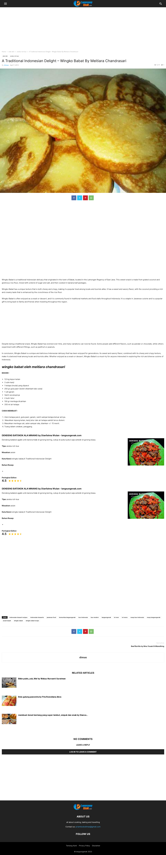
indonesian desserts (37, 617)
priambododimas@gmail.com (88, 827)
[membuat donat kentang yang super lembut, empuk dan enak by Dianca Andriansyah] (9, 719)
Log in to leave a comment (83, 752)
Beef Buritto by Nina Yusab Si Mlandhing (147, 646)
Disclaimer (96, 846)
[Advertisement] (83, 27)
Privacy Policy (84, 846)
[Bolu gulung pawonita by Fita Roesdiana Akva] (9, 701)
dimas (6, 65)
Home (4, 52)
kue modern (95, 617)
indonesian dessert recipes (18, 617)
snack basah (7, 621)
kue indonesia (83, 617)
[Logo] (83, 809)
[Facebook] (73, 197)
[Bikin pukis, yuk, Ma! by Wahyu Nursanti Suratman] (9, 682)
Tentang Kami (71, 846)
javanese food (51, 617)
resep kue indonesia (137, 617)
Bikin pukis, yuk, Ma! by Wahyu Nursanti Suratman (42, 678)
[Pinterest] (85, 197)
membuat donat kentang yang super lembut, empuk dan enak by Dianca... (53, 715)
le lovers (124, 617)
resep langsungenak (153, 617)
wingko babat (18, 621)
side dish (11, 52)
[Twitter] (79, 197)
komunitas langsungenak (67, 617)
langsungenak (106, 617)
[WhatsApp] (91, 197)
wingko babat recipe (32, 621)
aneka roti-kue (21, 52)
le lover (116, 617)
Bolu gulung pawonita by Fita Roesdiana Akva (39, 697)
